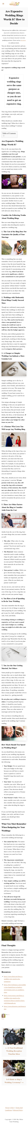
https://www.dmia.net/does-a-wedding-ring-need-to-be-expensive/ (13, 979)
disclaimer (23, 40)
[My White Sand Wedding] (14, 3)
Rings (3, 1018)
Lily (8, 1014)
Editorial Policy (18, 1110)
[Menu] (3, 4)
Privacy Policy (10, 1107)
